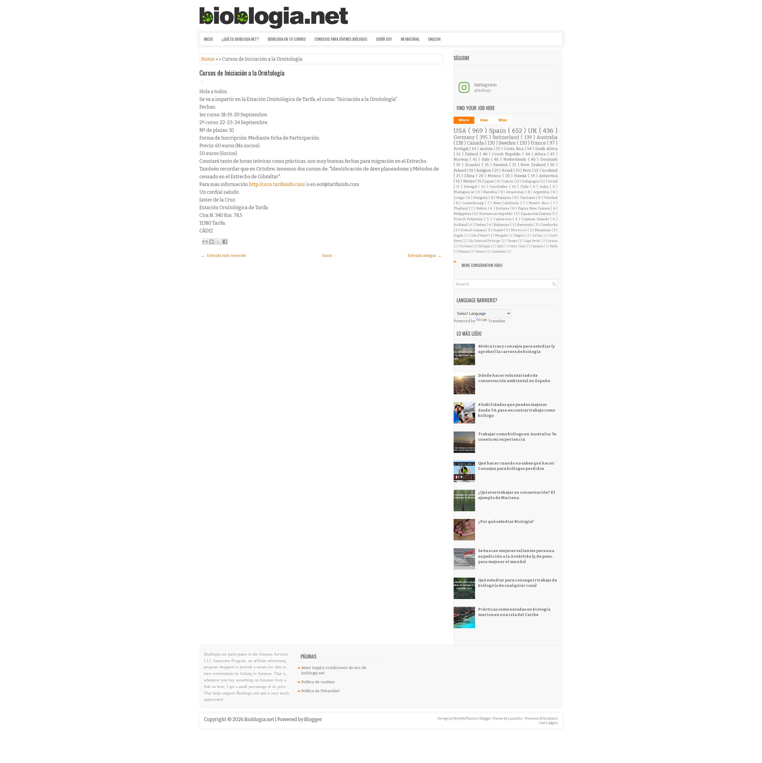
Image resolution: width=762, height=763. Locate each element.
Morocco (519, 230)
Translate (496, 321)
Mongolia (501, 235)
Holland (461, 225)
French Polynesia (469, 219)
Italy (486, 159)
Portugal (461, 148)
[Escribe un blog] (212, 242)
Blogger (313, 719)
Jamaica (538, 246)
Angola (459, 235)
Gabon (508, 181)
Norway (462, 159)
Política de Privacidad (320, 691)
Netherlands (515, 159)
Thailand (461, 208)
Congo (460, 198)
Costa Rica (514, 148)
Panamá (501, 164)
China (470, 175)
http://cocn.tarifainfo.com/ (277, 184)
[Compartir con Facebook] (225, 242)
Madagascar (465, 192)
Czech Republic (507, 154)
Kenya (469, 181)
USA (461, 131)
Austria (487, 148)
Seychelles (499, 187)
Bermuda (525, 225)
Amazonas (515, 192)
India (545, 187)
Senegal (471, 187)
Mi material (410, 39)
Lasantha (515, 718)
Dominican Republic (496, 214)
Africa (541, 154)
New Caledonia (506, 203)
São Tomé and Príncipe (485, 241)
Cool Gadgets (548, 723)
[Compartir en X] (218, 242)
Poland (460, 170)
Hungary (480, 198)
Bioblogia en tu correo (287, 39)
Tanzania (528, 198)
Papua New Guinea (534, 208)
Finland (472, 154)
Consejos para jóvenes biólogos (341, 39)
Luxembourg (473, 203)
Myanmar (543, 230)
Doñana (503, 208)
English (434, 39)
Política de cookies (318, 682)
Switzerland (507, 137)
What (502, 120)
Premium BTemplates (541, 718)
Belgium (484, 170)
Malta (554, 246)
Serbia (537, 235)
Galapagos (531, 181)
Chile (525, 187)
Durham (466, 246)
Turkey (480, 225)
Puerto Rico (539, 203)
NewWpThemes (466, 718)
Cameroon (503, 219)
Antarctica (548, 175)
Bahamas (502, 225)
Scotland (550, 170)
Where (463, 120)
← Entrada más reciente (223, 255)
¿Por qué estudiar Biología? (506, 521)
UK (533, 131)
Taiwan (512, 241)
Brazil (507, 170)
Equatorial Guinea (536, 214)
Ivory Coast (518, 246)
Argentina (542, 192)
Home (208, 59)
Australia (547, 137)
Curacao (552, 241)
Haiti (501, 246)
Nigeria (520, 235)
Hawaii (521, 175)
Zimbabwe (498, 252)
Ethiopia (484, 246)
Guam (498, 230)
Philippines (463, 214)
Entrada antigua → (424, 255)
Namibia (490, 192)
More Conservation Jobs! (482, 265)
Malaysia (504, 198)
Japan (489, 181)
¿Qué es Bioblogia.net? (240, 39)
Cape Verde (532, 241)
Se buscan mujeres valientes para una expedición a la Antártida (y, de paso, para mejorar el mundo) (516, 556)
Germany (465, 137)
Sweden (508, 143)
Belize (482, 208)
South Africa (546, 148)
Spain (498, 131)
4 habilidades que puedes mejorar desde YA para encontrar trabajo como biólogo (516, 410)
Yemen (481, 252)
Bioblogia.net (259, 719)
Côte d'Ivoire (479, 235)
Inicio (208, 39)
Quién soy (384, 39)
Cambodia (549, 225)
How (484, 120)
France (539, 143)
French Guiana (473, 230)
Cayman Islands (535, 219)
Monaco (464, 252)
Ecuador (473, 164)
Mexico (495, 175)
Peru (527, 170)
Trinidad (551, 198)
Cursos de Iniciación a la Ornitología (241, 72)
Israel (553, 181)
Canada (476, 143)
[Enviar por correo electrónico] (205, 242)
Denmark (549, 159)
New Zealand (534, 164)
